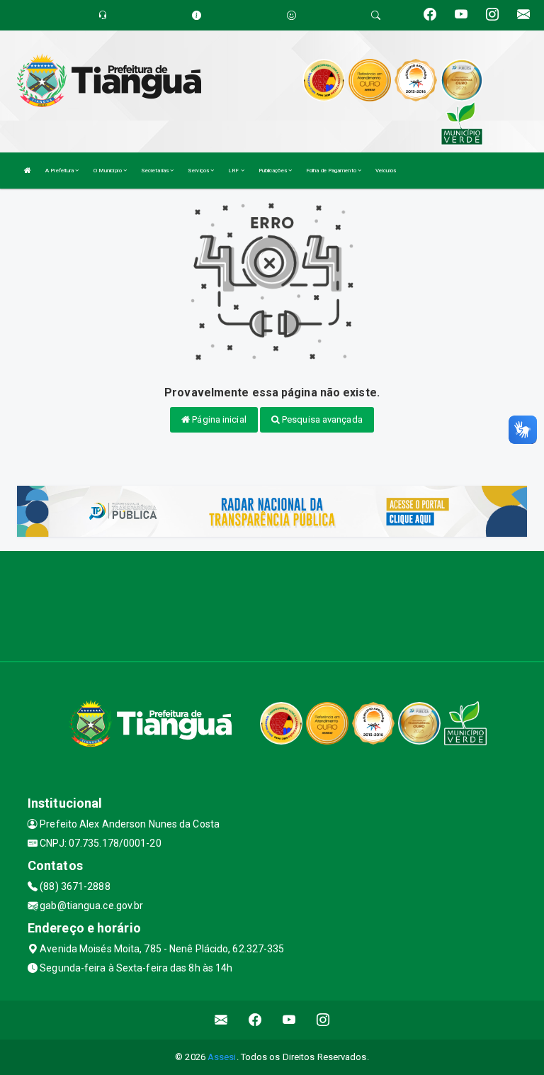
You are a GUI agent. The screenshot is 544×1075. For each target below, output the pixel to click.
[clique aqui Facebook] (255, 1020)
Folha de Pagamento (332, 170)
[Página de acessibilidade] (291, 15)
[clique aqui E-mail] (221, 1020)
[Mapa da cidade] (272, 604)
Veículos (385, 170)
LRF (234, 170)
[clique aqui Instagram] (323, 1020)
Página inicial (218, 419)
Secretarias (155, 170)
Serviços (199, 170)
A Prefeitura (60, 170)
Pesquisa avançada (321, 419)
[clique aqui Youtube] (289, 1020)
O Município (108, 170)
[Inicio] (27, 170)
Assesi (222, 1057)
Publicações (273, 170)
